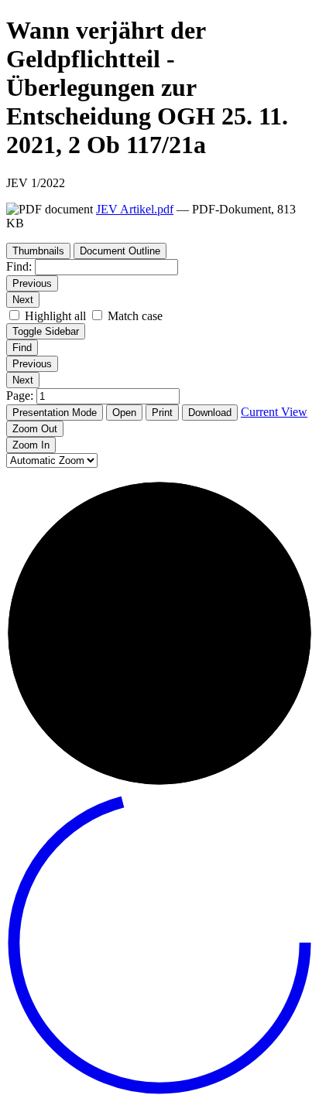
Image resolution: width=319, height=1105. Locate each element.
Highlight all (55, 315)
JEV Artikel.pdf (134, 209)
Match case (135, 315)
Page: (21, 395)
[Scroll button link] (159, 1091)
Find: (19, 266)
